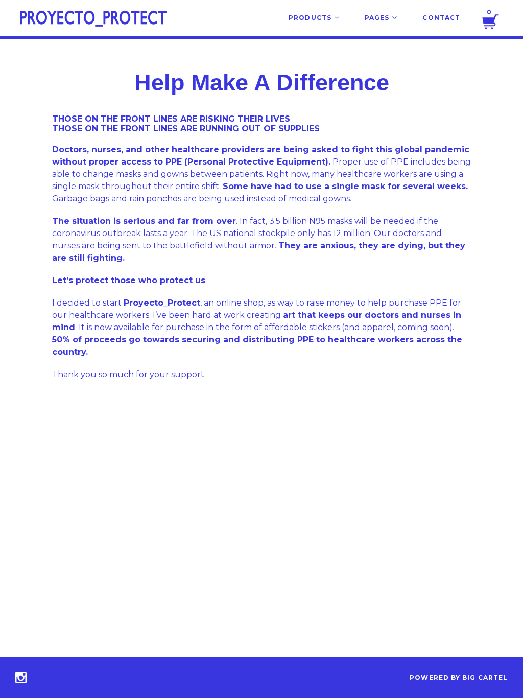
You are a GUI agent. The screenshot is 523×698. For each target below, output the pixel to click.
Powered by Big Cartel (459, 677)
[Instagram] (21, 677)
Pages (378, 17)
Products (311, 17)
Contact (441, 17)
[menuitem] (314, 18)
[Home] (92, 18)
